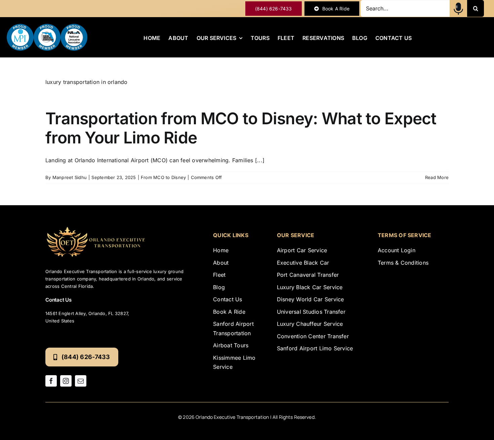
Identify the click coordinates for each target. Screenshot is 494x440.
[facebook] (51, 381)
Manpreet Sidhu (69, 177)
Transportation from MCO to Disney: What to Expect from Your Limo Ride (241, 128)
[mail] (80, 381)
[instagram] (66, 381)
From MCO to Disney (163, 177)
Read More (437, 177)
